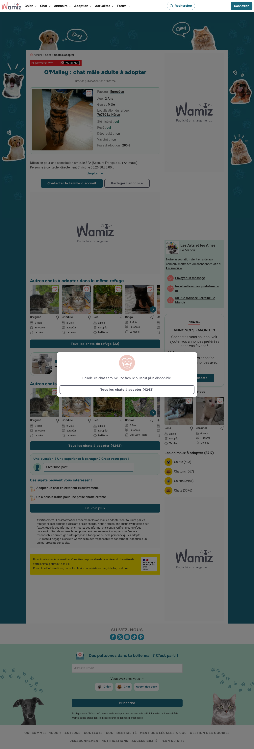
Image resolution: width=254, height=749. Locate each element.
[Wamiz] (11, 6)
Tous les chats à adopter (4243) (127, 389)
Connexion (241, 6)
